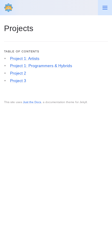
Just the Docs (32, 102)
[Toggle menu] (105, 7)
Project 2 (18, 73)
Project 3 (18, 80)
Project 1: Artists (24, 58)
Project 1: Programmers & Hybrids (41, 65)
